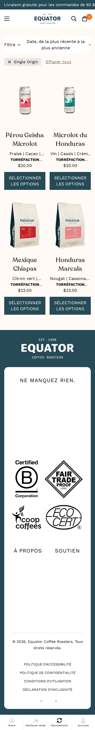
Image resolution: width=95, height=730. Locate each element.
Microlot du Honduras (70, 139)
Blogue (27, 604)
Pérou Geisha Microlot (25, 139)
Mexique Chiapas (24, 264)
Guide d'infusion (27, 579)
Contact (67, 560)
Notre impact (27, 568)
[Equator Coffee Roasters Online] (47, 18)
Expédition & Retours (67, 587)
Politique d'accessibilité (47, 664)
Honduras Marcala (70, 264)
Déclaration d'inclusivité (47, 690)
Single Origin (26, 62)
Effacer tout (58, 61)
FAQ (67, 577)
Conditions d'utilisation (47, 681)
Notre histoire (28, 560)
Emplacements (67, 568)
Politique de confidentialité (47, 673)
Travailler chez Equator (28, 593)
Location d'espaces (28, 615)
